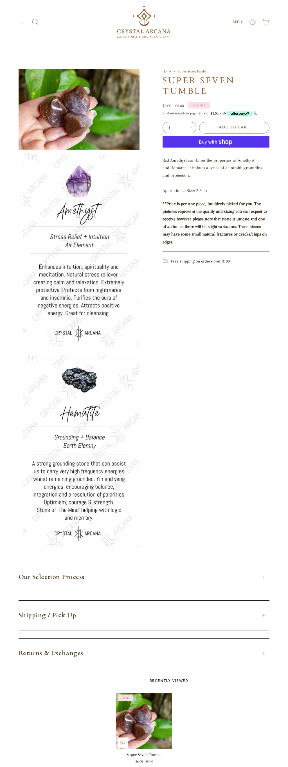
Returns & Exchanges (51, 653)
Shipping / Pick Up (47, 615)
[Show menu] (21, 22)
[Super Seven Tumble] (144, 721)
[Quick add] (123, 742)
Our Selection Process (51, 577)
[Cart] (266, 22)
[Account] (252, 22)
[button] (35, 22)
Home (167, 71)
